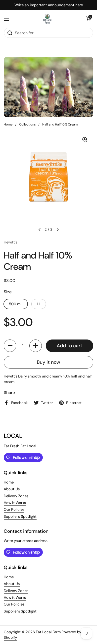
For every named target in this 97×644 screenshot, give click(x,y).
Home (8, 124)
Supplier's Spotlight (20, 516)
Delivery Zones (16, 496)
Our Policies (14, 509)
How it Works (15, 502)
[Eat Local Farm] (47, 19)
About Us (12, 489)
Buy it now (48, 362)
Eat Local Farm (48, 632)
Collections (27, 124)
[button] (88, 19)
